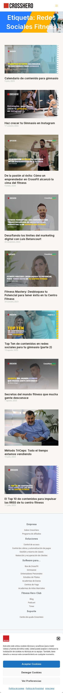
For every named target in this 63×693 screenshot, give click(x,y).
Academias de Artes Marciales (31, 588)
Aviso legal (49, 688)
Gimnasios (31, 570)
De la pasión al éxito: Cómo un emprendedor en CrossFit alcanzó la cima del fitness (29, 179)
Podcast (31, 602)
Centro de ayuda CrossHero (31, 617)
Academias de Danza (31, 581)
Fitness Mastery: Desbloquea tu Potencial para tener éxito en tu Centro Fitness (31, 295)
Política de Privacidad (35, 688)
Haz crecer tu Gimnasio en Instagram (30, 123)
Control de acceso (31, 544)
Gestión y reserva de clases (31, 552)
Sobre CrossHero (31, 530)
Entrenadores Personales (31, 573)
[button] (58, 638)
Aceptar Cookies (31, 664)
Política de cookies (16, 688)
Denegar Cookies (31, 672)
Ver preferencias (31, 680)
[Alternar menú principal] (56, 5)
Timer (31, 606)
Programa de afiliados (31, 534)
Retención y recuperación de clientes (31, 555)
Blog (31, 599)
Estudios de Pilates (31, 577)
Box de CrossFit (31, 566)
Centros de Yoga (31, 584)
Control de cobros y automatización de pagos (31, 548)
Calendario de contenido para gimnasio (31, 78)
